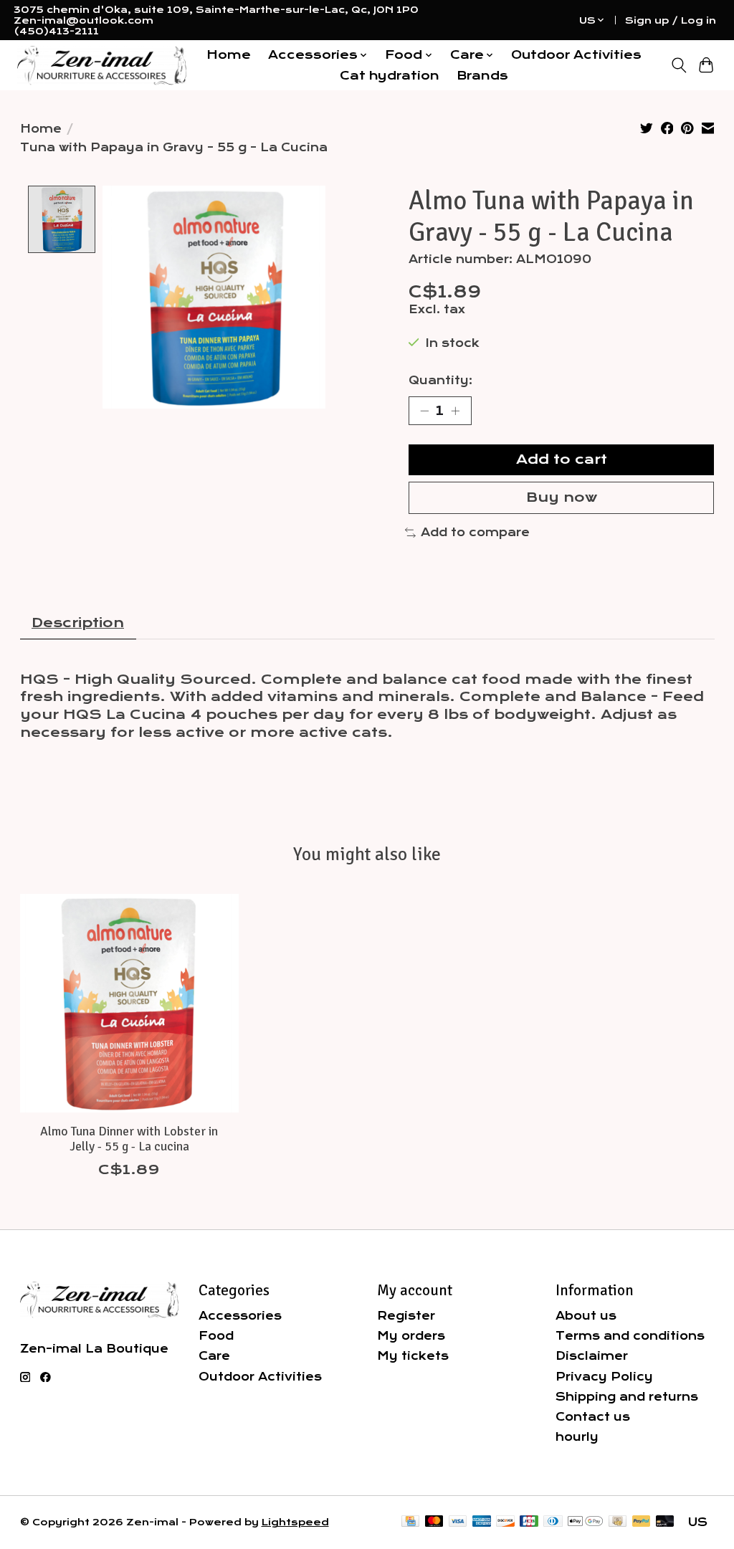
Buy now (561, 497)
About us (586, 1315)
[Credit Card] (410, 1522)
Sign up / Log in (670, 20)
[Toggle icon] (678, 65)
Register (406, 1315)
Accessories (240, 1315)
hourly (577, 1437)
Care (214, 1356)
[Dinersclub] (552, 1522)
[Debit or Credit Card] (665, 1522)
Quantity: (440, 380)
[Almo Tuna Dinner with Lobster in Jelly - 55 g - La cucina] (129, 1003)
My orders (411, 1336)
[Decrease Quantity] (424, 411)
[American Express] (481, 1522)
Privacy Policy (604, 1376)
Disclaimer (592, 1356)
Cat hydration (389, 75)
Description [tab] (78, 623)
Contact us (593, 1417)
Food (216, 1336)
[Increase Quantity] (455, 411)
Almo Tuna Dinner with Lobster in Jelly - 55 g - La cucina (129, 1138)
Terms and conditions (630, 1336)
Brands (482, 75)
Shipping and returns (627, 1396)
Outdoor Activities (576, 55)
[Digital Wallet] (585, 1522)
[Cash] (617, 1522)
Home (228, 55)
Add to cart (561, 459)
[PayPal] (641, 1522)
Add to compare (475, 532)
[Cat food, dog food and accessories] (101, 65)
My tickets (413, 1356)
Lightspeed (295, 1522)
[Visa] (458, 1522)
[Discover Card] (505, 1522)
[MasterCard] (434, 1522)
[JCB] (529, 1522)
